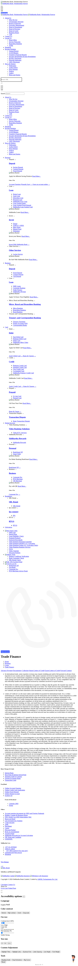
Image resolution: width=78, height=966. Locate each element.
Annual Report (13, 51)
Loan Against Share (19, 203)
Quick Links (13, 531)
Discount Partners (14, 553)
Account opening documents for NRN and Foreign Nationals (24, 813)
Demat (15, 224)
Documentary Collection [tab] (21, 670)
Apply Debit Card (16, 356)
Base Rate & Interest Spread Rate (15, 775)
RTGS (15, 525)
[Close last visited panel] (1, 890)
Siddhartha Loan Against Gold (23, 207)
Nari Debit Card (18, 337)
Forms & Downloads (15, 540)
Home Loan (17, 194)
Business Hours (14, 33)
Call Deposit (17, 276)
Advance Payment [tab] (7, 670)
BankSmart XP (18, 452)
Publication (12, 66)
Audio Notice (13, 67)
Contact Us (8, 36)
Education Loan (18, 198)
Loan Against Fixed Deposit (22, 205)
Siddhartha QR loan (19, 292)
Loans (7, 665)
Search (3, 93)
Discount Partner (10, 830)
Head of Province (14, 29)
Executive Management (16, 25)
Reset (3, 962)
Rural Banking (17, 312)
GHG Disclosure (14, 62)
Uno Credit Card (18, 369)
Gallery (11, 73)
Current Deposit (18, 169)
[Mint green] (9, 929)
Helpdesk (8, 47)
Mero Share (17, 227)
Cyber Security (10, 822)
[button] (3, 905)
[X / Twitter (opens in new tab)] (1, 858)
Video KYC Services (20, 433)
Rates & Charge (15, 411)
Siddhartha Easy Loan (20, 201)
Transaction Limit (10, 780)
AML (7, 824)
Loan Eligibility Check (16, 536)
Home (7, 661)
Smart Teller (17, 454)
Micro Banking (18, 308)
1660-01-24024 (10, 849)
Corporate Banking (19, 288)
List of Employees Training (13, 821)
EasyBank (12, 567)
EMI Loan (12, 532)
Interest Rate (13, 534)
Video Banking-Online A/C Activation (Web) (23, 545)
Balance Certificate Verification (19, 556)
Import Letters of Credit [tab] (36, 670)
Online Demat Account (12, 794)
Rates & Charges (29, 356)
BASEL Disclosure (15, 58)
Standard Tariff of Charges (13, 776)
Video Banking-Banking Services (19, 547)
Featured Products (15, 538)
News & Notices (10, 64)
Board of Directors (15, 23)
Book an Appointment (12, 832)
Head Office (13, 40)
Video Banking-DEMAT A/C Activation (22, 543)
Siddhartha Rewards (19, 442)
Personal (7, 157)
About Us (8, 18)
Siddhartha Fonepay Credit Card (23, 373)
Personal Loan (17, 200)
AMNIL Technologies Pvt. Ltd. (47, 879)
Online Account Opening (13, 788)
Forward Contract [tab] (66, 670)
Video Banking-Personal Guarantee (20, 542)
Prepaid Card (17, 398)
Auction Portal (17, 562)
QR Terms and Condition (13, 837)
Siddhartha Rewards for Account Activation (19, 835)
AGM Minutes (13, 53)
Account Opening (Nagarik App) (20, 184)
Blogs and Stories (14, 75)
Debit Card (16, 340)
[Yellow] (13, 929)
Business (8, 263)
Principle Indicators (15, 60)
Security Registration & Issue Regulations (22, 56)
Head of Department (15, 27)
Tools (13, 554)
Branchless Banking (15, 44)
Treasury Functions (19, 322)
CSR (10, 34)
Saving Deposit (18, 167)
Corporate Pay (17, 477)
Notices (11, 71)
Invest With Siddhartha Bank (19, 244)
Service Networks (14, 42)
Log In (14, 564)
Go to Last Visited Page (8, 888)
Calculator (4, 884)
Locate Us (8, 38)
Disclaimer (8, 826)
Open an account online (41, 184)
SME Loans (17, 286)
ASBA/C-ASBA (18, 225)
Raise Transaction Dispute (21, 421)
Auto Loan (16, 196)
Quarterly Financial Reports (18, 55)
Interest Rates (9, 773)
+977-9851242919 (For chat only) (17, 851)
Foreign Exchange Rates (13, 778)
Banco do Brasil (10, 819)
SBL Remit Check (15, 560)
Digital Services (10, 423)
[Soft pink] (11, 929)
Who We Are (13, 20)
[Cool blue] (7, 929)
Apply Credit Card (16, 386)
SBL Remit (16, 506)
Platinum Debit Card (19, 339)
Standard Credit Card (20, 367)
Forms (11, 805)
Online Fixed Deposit (12, 792)
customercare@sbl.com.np (13, 852)
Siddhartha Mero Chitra (20, 342)
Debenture (16, 231)
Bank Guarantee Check (16, 558)
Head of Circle (13, 31)
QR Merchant (17, 481)
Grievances (8, 527)
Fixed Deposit (17, 171)
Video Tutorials (14, 551)
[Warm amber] (5, 929)
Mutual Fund (17, 229)
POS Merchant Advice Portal (18, 571)
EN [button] (2, 9)
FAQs (11, 549)
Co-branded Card (18, 371)
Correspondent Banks (20, 325)
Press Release (13, 69)
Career (7, 828)
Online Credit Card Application (15, 790)
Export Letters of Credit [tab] (52, 670)
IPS (14, 515)
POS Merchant (18, 479)
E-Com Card (17, 396)
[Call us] (39, 650)
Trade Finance (17, 290)
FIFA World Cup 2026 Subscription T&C (18, 817)
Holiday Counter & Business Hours (16, 815)
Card (6, 327)
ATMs (11, 45)
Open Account (4, 13)
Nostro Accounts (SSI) (20, 323)
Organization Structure (16, 22)
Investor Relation (10, 49)
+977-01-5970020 (11, 847)
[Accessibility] (1, 892)
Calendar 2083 (13, 803)
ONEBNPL (9, 839)
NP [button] (2, 11)
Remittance (8, 496)
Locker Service (18, 254)
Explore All (8, 795)
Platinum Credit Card (20, 365)
